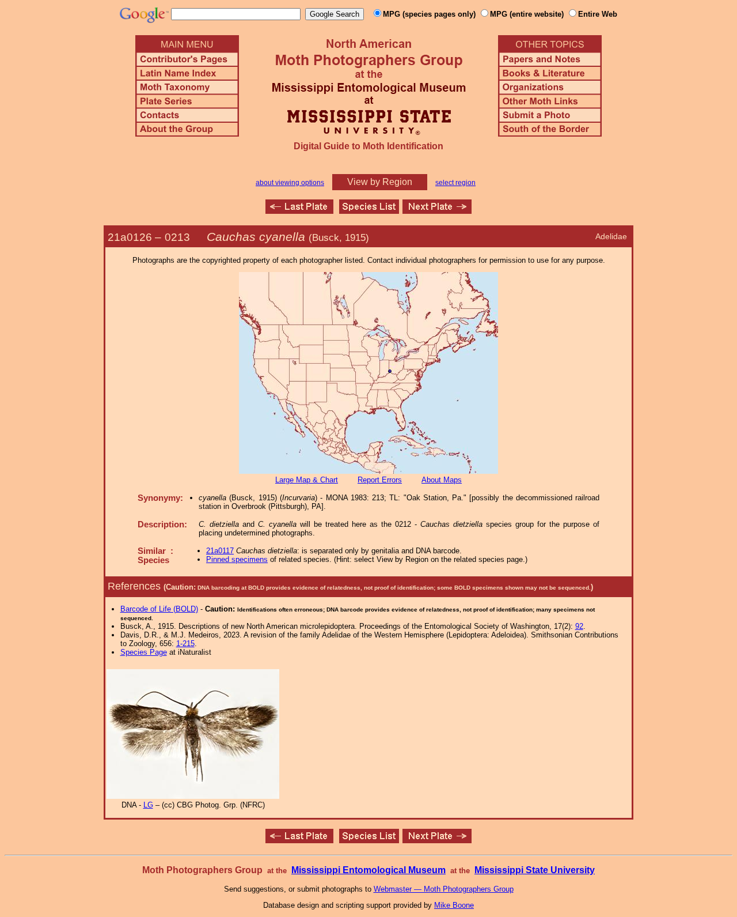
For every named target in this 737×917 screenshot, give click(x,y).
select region (455, 183)
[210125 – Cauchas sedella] (299, 211)
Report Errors (380, 480)
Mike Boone (454, 905)
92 (579, 626)
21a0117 (220, 550)
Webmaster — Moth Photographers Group (444, 889)
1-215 (185, 643)
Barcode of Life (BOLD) (159, 609)
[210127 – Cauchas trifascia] (437, 211)
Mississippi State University (534, 870)
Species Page (143, 652)
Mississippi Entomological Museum (368, 870)
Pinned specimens (237, 559)
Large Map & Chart (306, 480)
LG (148, 805)
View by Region (379, 182)
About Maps (441, 480)
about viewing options (290, 183)
